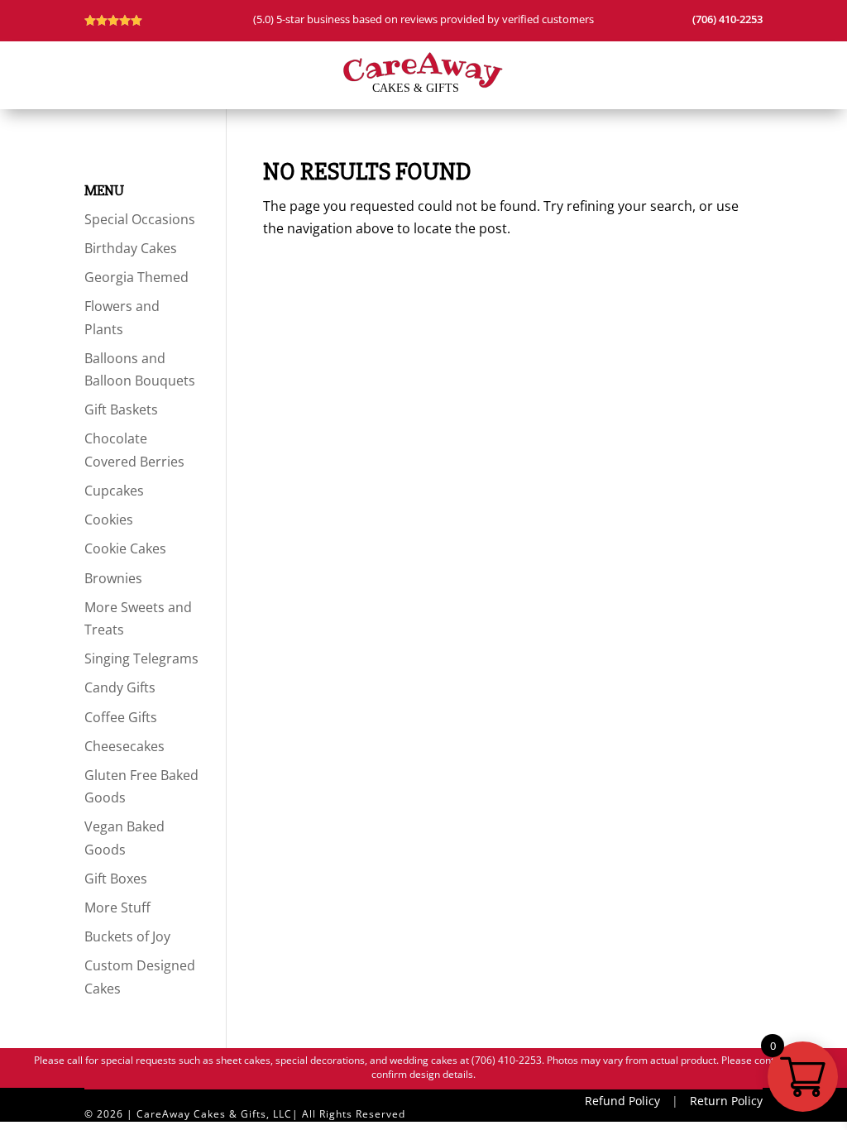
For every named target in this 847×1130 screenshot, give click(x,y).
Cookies (108, 519)
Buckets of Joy (127, 936)
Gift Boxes (115, 878)
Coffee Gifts (120, 717)
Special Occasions (139, 219)
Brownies (113, 578)
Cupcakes (114, 490)
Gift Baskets (121, 409)
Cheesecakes (124, 746)
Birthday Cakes (130, 248)
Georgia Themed (136, 277)
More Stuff (117, 907)
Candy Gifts (120, 687)
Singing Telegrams (141, 658)
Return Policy (726, 1101)
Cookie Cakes (125, 548)
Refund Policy (622, 1101)
